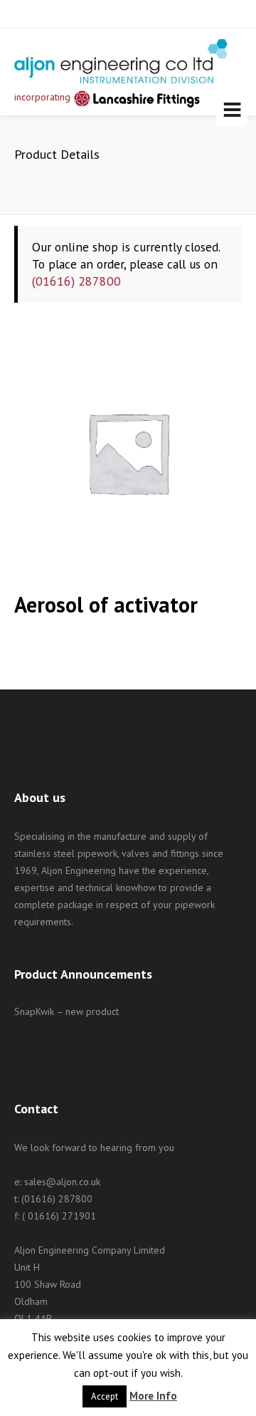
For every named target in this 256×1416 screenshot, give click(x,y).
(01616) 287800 (76, 281)
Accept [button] (104, 1396)
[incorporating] (121, 61)
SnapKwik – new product (66, 1011)
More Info (153, 1395)
